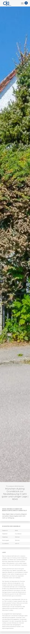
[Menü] (22, 3)
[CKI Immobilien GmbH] (9, 3)
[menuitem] (22, 3)
